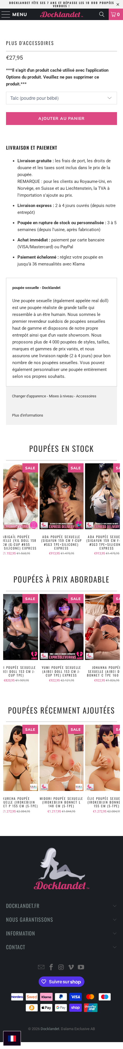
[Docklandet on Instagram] (61, 967)
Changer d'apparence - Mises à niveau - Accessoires (54, 396)
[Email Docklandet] (41, 967)
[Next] (117, 509)
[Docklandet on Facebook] (51, 967)
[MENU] (3, 14)
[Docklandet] (61, 14)
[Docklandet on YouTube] (81, 967)
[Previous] (6, 509)
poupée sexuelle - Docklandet (36, 288)
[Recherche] (101, 14)
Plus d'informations (27, 415)
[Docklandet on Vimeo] (71, 967)
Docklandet (50, 1029)
